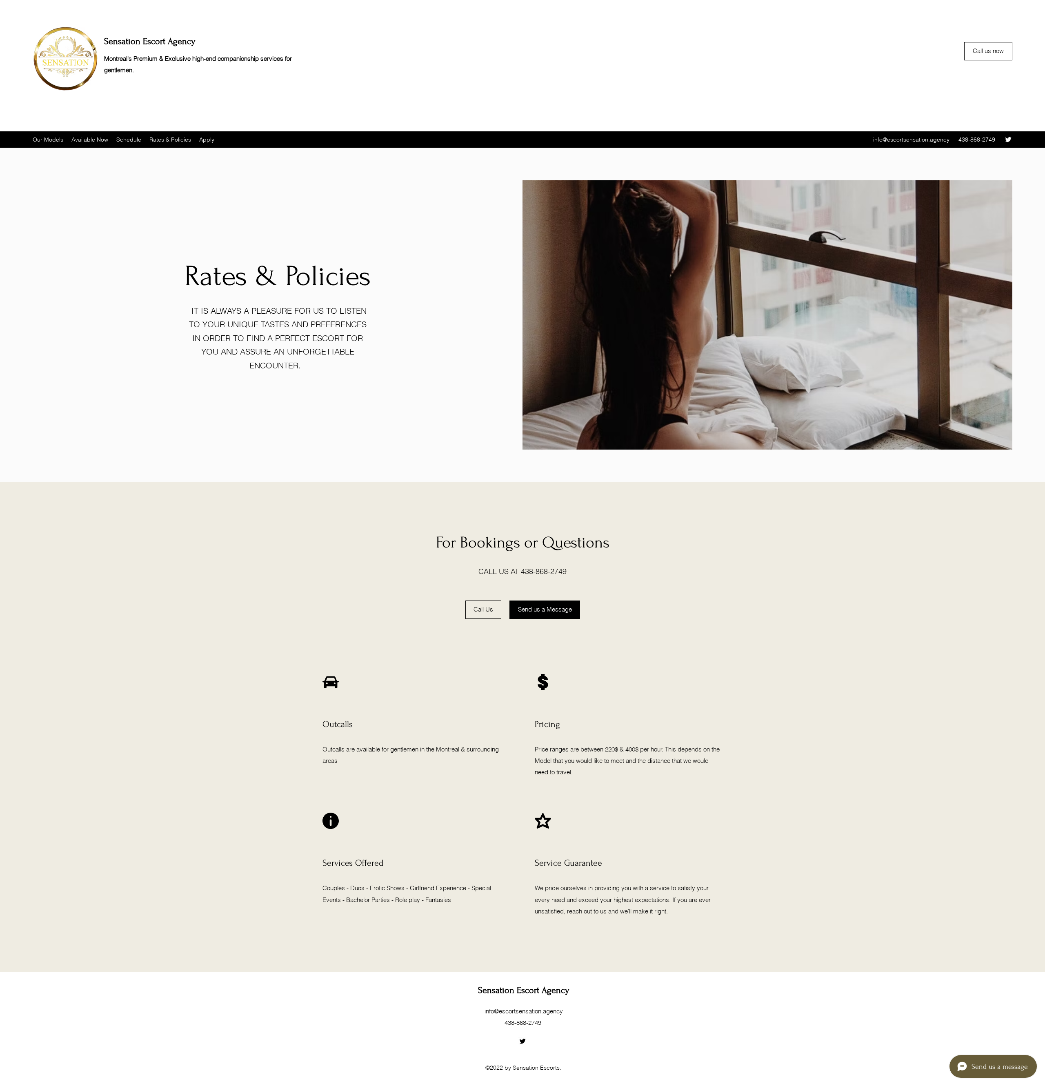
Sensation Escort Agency (149, 41)
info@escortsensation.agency (911, 139)
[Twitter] (1008, 139)
